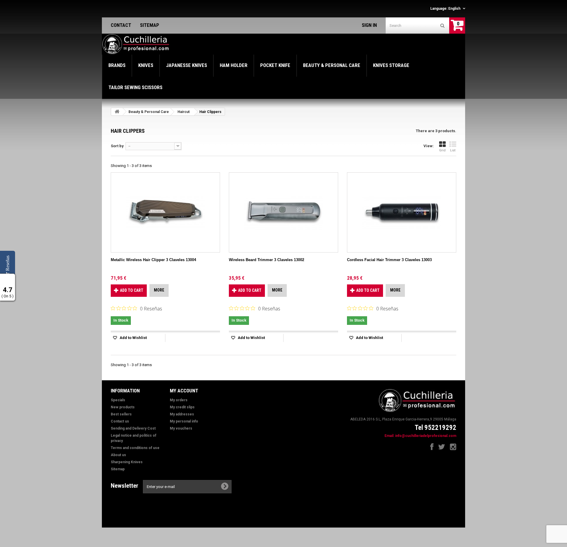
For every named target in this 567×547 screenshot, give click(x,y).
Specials (118, 400)
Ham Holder (233, 65)
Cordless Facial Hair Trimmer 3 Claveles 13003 (389, 260)
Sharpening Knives (127, 462)
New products (123, 407)
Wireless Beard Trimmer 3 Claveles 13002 (266, 260)
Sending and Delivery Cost (133, 428)
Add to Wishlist (133, 337)
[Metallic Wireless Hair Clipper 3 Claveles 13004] (165, 212)
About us (118, 455)
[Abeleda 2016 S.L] (136, 44)
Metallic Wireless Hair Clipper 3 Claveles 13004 (153, 260)
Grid (442, 150)
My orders (179, 400)
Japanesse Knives (186, 65)
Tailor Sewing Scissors (135, 87)
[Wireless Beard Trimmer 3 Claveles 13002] (283, 212)
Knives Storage (391, 65)
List (452, 150)
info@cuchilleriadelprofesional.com (425, 436)
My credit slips (182, 407)
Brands (117, 65)
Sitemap (118, 469)
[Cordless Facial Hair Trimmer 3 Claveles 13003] (401, 212)
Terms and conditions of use (135, 448)
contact (121, 25)
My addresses (182, 414)
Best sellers (121, 414)
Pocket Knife (275, 65)
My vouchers (181, 428)
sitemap (149, 25)
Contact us (120, 421)
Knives (145, 65)
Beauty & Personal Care (331, 65)
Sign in (369, 25)
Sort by (117, 146)
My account (184, 391)
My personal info (184, 421)
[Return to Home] (117, 111)
